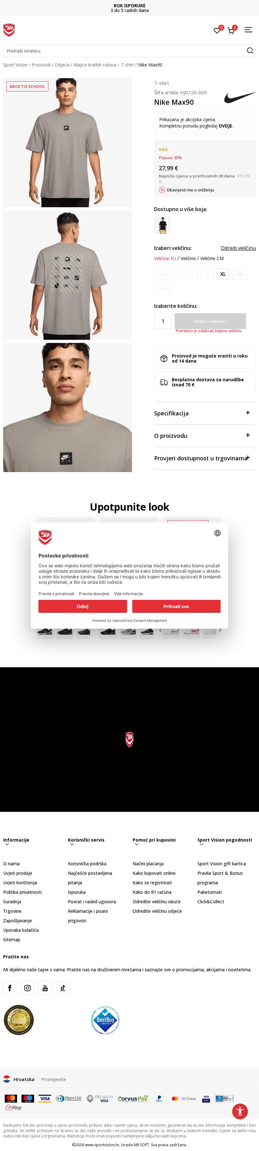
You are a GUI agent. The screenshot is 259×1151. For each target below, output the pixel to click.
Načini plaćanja (148, 864)
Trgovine (12, 911)
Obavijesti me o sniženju (190, 190)
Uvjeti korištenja (20, 883)
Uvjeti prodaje (17, 873)
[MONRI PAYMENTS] (13, 1106)
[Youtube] (45, 988)
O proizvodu (170, 435)
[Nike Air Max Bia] (128, 630)
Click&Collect (210, 902)
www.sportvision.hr (102, 1145)
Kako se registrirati (152, 883)
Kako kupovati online (154, 873)
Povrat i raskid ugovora (92, 902)
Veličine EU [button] (165, 258)
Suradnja (12, 902)
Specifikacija (171, 413)
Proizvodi (41, 65)
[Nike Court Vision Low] (211, 630)
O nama (11, 864)
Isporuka (77, 892)
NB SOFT (141, 1145)
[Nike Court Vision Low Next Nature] (171, 630)
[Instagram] (27, 988)
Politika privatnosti (22, 892)
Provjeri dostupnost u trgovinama (201, 458)
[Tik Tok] (63, 988)
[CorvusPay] (133, 1098)
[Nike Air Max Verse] (65, 630)
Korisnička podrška (87, 864)
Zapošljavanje (17, 921)
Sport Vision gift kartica (221, 864)
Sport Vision (15, 65)
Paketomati (209, 892)
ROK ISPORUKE (130, 5)
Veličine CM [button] (212, 258)
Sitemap (11, 939)
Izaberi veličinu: (173, 248)
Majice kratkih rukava (95, 65)
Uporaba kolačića (21, 930)
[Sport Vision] (9, 29)
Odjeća (62, 65)
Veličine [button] (188, 258)
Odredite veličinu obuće (157, 902)
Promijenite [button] (53, 1079)
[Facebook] (9, 988)
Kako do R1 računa (152, 892)
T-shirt (127, 65)
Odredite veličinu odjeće (157, 911)
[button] (129, 51)
